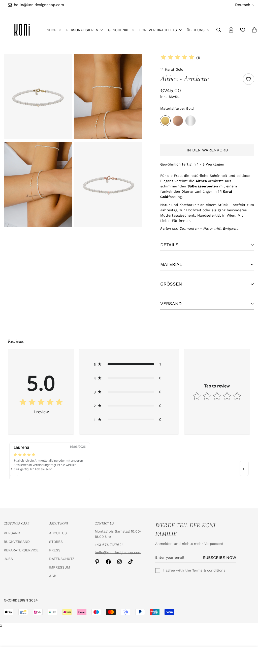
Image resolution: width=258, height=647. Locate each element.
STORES (56, 542)
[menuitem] (54, 30)
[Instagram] (119, 561)
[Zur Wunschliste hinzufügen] (248, 79)
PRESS (54, 550)
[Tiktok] (130, 561)
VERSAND (12, 533)
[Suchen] (218, 29)
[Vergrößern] (62, 65)
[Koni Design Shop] (22, 30)
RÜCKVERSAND (17, 542)
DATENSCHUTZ (62, 559)
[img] (177, 57)
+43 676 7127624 (109, 545)
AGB (52, 576)
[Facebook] (108, 561)
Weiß (190, 121)
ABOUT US (58, 533)
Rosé (178, 121)
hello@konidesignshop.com (118, 552)
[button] (128, 364)
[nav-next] (244, 468)
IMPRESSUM (59, 567)
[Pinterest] (97, 561)
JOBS (8, 559)
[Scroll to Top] (248, 619)
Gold (165, 121)
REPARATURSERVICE (21, 550)
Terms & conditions (208, 570)
